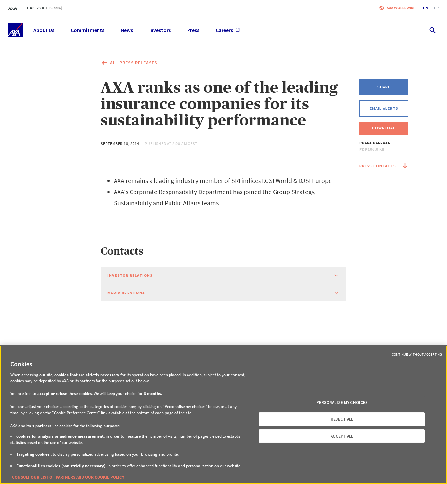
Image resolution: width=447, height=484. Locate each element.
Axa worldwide (401, 7)
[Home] (15, 30)
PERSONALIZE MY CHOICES (342, 402)
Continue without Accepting (417, 354)
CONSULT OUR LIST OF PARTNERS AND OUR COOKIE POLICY (68, 477)
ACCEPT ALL (342, 436)
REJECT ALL (342, 419)
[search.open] (432, 30)
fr (436, 8)
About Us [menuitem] (43, 30)
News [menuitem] (127, 30)
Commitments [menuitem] (87, 30)
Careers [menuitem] (224, 30)
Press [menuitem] (193, 30)
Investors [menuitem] (160, 30)
